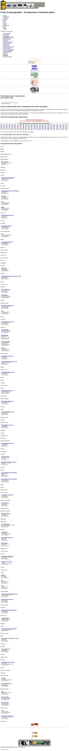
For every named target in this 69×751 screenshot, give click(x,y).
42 (51, 126)
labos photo (5, 40)
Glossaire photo (6, 45)
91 (54, 128)
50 (6, 127)
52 (12, 127)
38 (40, 126)
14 (37, 124)
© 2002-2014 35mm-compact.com (8, 747)
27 (9, 126)
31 (20, 126)
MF (4, 21)
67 (54, 127)
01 (1, 124)
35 (31, 126)
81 (26, 128)
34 (29, 126)
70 (63, 127)
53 (15, 127)
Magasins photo (6, 39)
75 (9, 128)
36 (34, 126)
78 (17, 128)
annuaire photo (4, 140)
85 (37, 128)
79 (20, 128)
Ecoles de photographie (8, 42)
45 (60, 126)
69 (60, 127)
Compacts (5, 18)
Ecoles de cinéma (7, 43)
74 (6, 128)
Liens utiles (5, 53)
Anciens (5, 22)
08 (20, 124)
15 (40, 124)
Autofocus (5, 19)
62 (40, 127)
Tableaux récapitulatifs (8, 50)
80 (23, 128)
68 (57, 127)
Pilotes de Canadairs (7, 56)
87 (42, 128)
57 (26, 127)
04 (9, 124)
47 (66, 126)
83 (31, 128)
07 (17, 124)
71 (66, 127)
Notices (4, 24)
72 (1, 128)
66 (51, 127)
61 (37, 127)
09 (23, 124)
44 (57, 126)
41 (48, 126)
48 (1, 127)
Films (4, 26)
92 (57, 128)
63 (42, 127)
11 (28, 124)
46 (63, 126)
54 (17, 127)
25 (4, 126)
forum (32, 131)
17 (45, 124)
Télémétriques (6, 16)
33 (26, 126)
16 (42, 124)
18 (48, 124)
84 (34, 128)
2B (57, 124)
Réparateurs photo (7, 38)
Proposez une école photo (5, 103)
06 (15, 124)
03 (6, 124)
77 (15, 128)
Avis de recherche (7, 48)
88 (45, 128)
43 (54, 126)
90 (51, 128)
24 (1, 126)
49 (4, 127)
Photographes (6, 44)
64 (45, 127)
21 (60, 124)
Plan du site (23, 747)
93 (60, 128)
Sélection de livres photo (8, 46)
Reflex (4, 20)
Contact (18, 747)
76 (12, 128)
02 (4, 124)
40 (45, 126)
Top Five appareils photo (8, 49)
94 (63, 128)
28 (12, 126)
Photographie (6, 25)
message (15, 138)
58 (29, 127)
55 (20, 127)
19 (51, 124)
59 (31, 127)
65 (48, 127)
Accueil (5, 15)
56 (23, 127)
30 (17, 126)
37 (37, 126)
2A (54, 124)
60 (34, 127)
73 (4, 128)
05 (12, 124)
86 (40, 128)
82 (29, 128)
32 (23, 126)
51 (9, 127)
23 (66, 124)
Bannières (5, 54)
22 (63, 124)
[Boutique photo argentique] (34, 744)
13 (34, 124)
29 (15, 126)
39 (42, 126)
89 (48, 128)
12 (31, 124)
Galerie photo (6, 36)
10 (26, 124)
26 (6, 126)
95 (66, 128)
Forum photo (6, 34)
